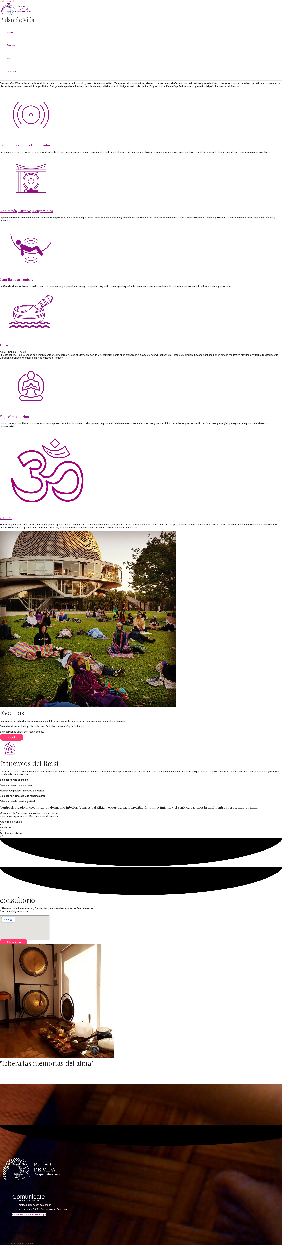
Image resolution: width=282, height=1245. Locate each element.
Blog (9, 58)
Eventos (11, 45)
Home (10, 32)
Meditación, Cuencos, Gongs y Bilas (26, 211)
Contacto (12, 71)
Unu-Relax (8, 345)
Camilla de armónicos (16, 279)
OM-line (6, 518)
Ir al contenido (7, 1)
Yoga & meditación (14, 416)
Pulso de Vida (17, 19)
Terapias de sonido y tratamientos (25, 145)
